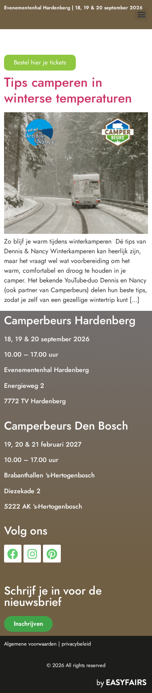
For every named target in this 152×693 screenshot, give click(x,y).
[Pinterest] (51, 553)
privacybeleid (76, 644)
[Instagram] (32, 553)
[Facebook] (12, 553)
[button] (141, 14)
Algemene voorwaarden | (32, 644)
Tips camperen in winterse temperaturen (68, 90)
